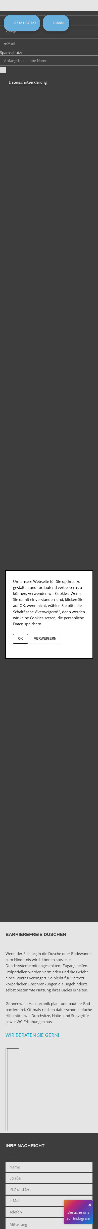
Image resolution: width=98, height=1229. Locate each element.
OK (20, 638)
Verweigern (45, 638)
